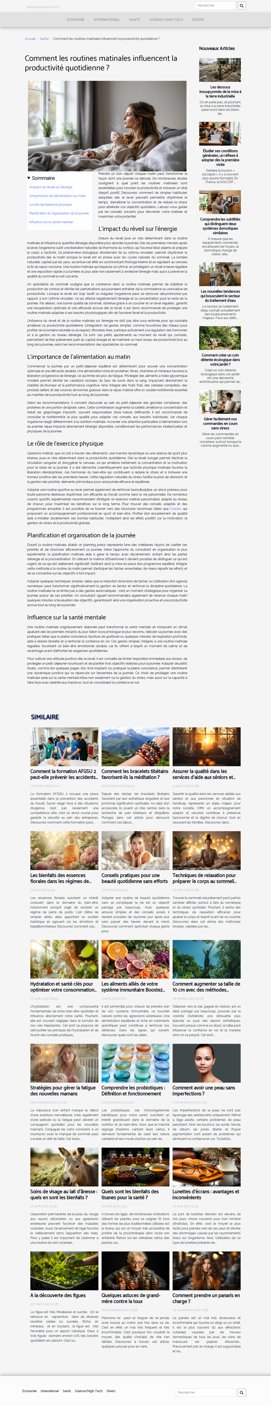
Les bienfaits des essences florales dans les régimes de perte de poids (59, 881)
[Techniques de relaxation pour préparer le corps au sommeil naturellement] (207, 850)
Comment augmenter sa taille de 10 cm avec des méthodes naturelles (206, 990)
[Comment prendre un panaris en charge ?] (207, 1270)
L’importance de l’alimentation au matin (57, 196)
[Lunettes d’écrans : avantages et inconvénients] (207, 1167)
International (107, 20)
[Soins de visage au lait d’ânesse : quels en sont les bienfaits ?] (64, 1167)
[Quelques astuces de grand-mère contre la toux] (136, 1270)
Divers (198, 20)
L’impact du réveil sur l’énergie (50, 187)
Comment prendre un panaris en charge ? (206, 1298)
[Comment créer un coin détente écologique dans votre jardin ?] (220, 338)
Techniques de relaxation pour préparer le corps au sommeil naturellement (204, 881)
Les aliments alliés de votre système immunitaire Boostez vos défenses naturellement (132, 990)
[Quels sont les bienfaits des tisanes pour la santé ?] (136, 1167)
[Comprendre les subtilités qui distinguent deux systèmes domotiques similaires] (220, 202)
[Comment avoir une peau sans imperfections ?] (207, 1063)
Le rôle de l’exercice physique (50, 204)
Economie (75, 20)
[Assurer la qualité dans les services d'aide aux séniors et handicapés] (207, 746)
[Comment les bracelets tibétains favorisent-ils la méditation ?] (136, 746)
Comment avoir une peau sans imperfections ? (204, 1091)
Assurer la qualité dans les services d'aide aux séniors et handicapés (203, 777)
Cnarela (175, 509)
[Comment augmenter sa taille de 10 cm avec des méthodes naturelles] (207, 959)
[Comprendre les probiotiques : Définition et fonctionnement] (136, 1063)
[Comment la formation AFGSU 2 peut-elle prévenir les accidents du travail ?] (64, 746)
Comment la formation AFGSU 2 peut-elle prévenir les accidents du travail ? (63, 777)
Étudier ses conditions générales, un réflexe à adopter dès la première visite (220, 158)
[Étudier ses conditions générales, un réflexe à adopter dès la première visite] (220, 134)
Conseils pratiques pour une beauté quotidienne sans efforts (135, 878)
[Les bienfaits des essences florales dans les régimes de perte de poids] (64, 850)
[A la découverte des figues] (64, 1270)
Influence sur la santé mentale (51, 222)
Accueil (30, 39)
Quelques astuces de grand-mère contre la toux (131, 1298)
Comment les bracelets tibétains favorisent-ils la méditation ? (135, 774)
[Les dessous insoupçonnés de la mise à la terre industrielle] (220, 70)
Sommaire (43, 178)
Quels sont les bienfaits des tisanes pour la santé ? (130, 1195)
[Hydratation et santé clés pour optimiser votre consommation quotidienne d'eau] (64, 959)
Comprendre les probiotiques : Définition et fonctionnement (133, 1091)
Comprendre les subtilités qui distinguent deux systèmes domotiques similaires (220, 226)
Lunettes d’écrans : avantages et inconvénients (206, 1195)
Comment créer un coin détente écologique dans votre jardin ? (220, 360)
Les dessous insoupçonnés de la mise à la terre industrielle (220, 91)
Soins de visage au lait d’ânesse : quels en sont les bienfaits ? (63, 1195)
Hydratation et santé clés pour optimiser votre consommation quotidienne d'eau (62, 990)
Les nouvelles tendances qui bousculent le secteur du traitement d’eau (220, 296)
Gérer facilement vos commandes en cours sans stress (220, 423)
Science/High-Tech (166, 20)
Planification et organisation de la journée (59, 213)
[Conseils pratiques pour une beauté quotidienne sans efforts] (136, 850)
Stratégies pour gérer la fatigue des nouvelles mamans (63, 1091)
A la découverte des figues (58, 1295)
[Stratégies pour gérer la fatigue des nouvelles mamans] (64, 1063)
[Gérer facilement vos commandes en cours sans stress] (220, 402)
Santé (134, 20)
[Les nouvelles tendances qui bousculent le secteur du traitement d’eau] (220, 274)
